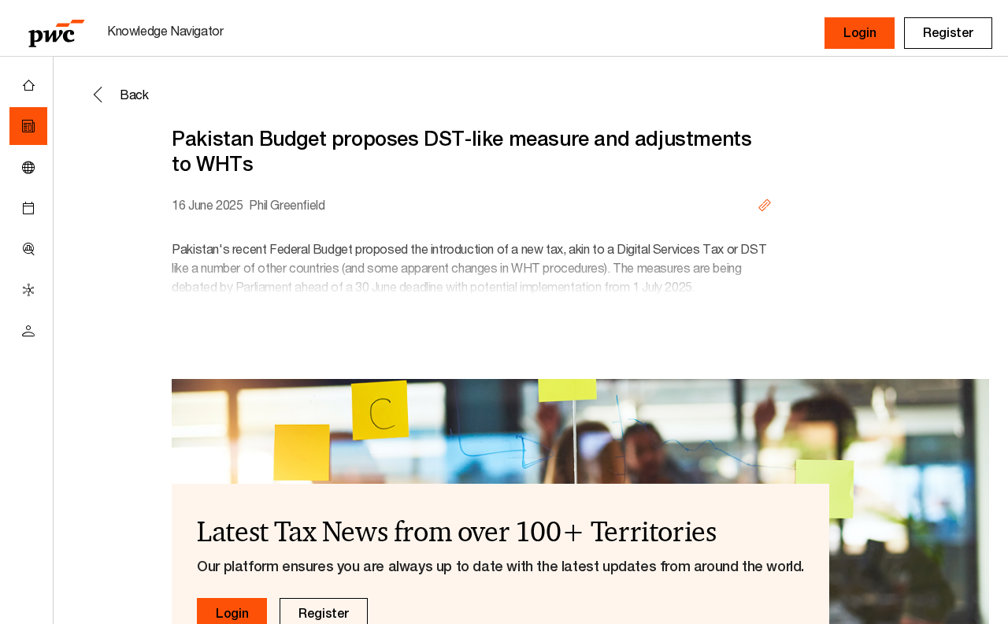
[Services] (28, 290)
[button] (860, 33)
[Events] (28, 208)
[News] (28, 126)
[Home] (28, 85)
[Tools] (28, 249)
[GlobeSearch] (28, 167)
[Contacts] (28, 331)
